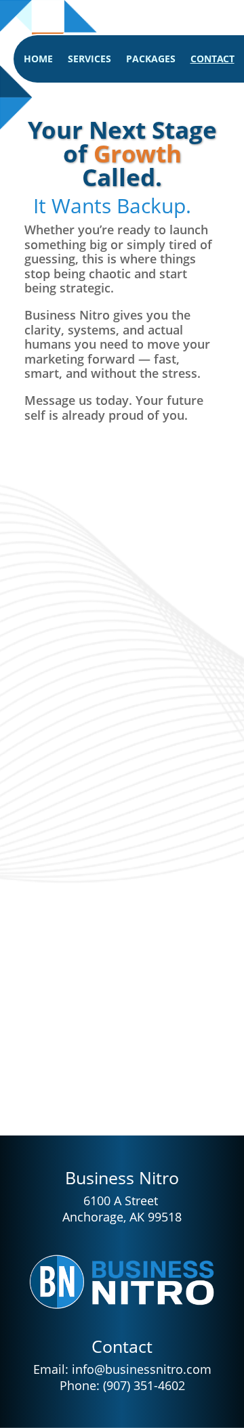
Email (60, 628)
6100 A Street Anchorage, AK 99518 (122, 1208)
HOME (38, 59)
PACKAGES (151, 59)
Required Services (94, 749)
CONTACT (212, 59)
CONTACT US (131, 1051)
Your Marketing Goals (102, 949)
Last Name (74, 567)
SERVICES (89, 59)
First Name (75, 506)
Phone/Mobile (83, 689)
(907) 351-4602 (144, 1385)
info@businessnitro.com (141, 1369)
